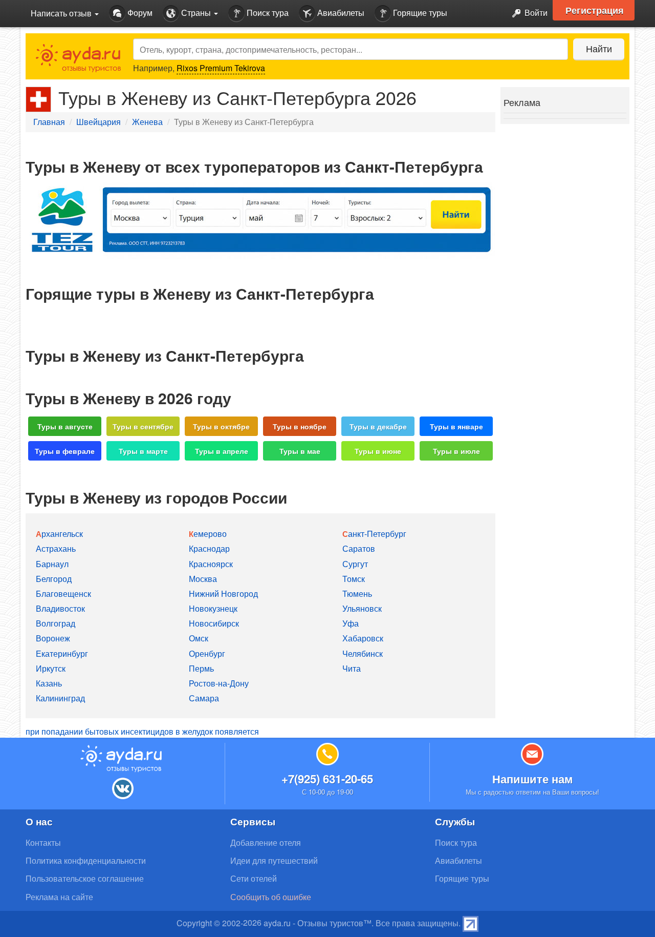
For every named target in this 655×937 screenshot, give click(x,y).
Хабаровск (362, 638)
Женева (147, 122)
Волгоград (55, 623)
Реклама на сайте (59, 897)
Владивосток (60, 608)
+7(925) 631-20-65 (327, 779)
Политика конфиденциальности (86, 860)
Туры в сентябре (143, 426)
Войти (535, 12)
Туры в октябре (221, 426)
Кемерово (208, 533)
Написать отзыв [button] (62, 13)
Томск (353, 579)
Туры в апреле (221, 451)
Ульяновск (362, 608)
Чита (351, 668)
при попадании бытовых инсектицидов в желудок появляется (142, 731)
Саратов (358, 548)
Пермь (201, 668)
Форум (138, 12)
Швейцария (98, 122)
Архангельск (59, 533)
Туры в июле (456, 451)
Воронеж (53, 638)
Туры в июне (378, 451)
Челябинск (362, 653)
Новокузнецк (213, 608)
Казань (49, 683)
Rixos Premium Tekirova (221, 68)
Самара (204, 698)
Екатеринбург (62, 653)
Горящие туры (419, 12)
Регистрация (594, 10)
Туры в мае (299, 451)
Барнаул (52, 564)
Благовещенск (63, 593)
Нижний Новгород (223, 593)
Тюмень (357, 593)
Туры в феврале (65, 451)
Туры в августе (65, 426)
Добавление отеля (265, 842)
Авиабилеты (339, 12)
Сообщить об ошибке (270, 897)
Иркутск (51, 668)
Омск (198, 638)
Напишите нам (532, 779)
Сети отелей (253, 878)
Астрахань (56, 548)
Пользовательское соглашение (85, 878)
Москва (203, 579)
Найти (599, 48)
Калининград (60, 698)
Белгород (54, 579)
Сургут (355, 564)
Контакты (43, 842)
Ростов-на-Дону (219, 683)
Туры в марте (143, 451)
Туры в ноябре (299, 426)
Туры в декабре (378, 426)
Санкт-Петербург (374, 533)
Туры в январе (456, 426)
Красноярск (211, 564)
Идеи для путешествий (274, 860)
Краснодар (209, 548)
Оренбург (207, 653)
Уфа (350, 623)
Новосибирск (214, 623)
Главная (49, 122)
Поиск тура (267, 12)
